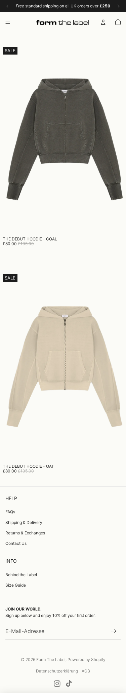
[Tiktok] (69, 684)
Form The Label (51, 659)
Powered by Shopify (87, 659)
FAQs (10, 511)
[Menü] (7, 22)
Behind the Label (21, 574)
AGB (86, 670)
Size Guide (15, 585)
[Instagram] (57, 684)
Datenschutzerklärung (57, 670)
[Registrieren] (114, 631)
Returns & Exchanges (25, 532)
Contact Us (16, 543)
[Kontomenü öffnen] (103, 22)
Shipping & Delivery (23, 522)
